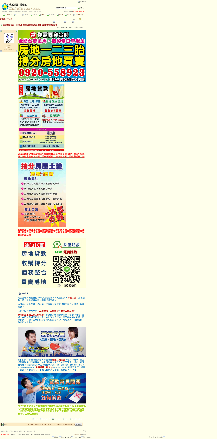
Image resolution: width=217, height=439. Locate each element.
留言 (5, 49)
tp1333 (9, 45)
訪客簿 (69, 15)
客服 (48, 434)
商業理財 (11, 11)
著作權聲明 (34, 434)
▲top (84, 431)
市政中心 (79, 15)
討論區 (18, 15)
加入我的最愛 (28, 9)
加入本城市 (12, 9)
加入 (154, 437)
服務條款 (27, 434)
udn (3, 11)
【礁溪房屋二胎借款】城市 (28, 11)
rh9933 (15, 7)
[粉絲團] (53, 436)
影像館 (43, 15)
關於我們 (13, 434)
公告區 (61, 15)
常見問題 (20, 434)
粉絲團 (56, 437)
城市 (6, 11)
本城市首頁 (8, 15)
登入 (150, 437)
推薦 (81, 27)
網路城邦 (83, 1)
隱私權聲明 (42, 434)
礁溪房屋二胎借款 (18, 4)
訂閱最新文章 (36, 9)
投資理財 (17, 11)
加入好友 (11, 49)
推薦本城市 (20, 9)
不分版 (9, 19)
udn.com (83, 434)
